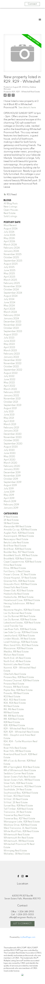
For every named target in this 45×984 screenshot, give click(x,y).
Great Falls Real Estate (16, 587)
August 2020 (11, 447)
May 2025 (9, 273)
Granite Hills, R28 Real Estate (19, 581)
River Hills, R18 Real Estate (17, 751)
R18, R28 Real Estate (14, 719)
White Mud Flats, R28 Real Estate (21, 831)
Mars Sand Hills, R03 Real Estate (21, 645)
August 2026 (11, 229)
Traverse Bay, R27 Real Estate (19, 818)
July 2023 (9, 338)
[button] (18, 876)
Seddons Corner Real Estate (19, 773)
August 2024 (11, 296)
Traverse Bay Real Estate (17, 815)
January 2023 (11, 357)
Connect (32, 4)
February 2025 (12, 283)
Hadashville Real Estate (16, 594)
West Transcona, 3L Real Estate (20, 828)
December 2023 (12, 322)
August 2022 (11, 373)
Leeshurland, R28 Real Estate (19, 636)
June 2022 (9, 379)
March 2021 (10, 424)
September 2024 (13, 293)
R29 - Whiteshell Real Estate (19, 729)
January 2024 (11, 318)
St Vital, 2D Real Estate (16, 799)
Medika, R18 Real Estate (16, 652)
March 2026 (10, 245)
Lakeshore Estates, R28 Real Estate (22, 623)
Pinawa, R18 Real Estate (16, 687)
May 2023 (9, 344)
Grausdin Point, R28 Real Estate (20, 584)
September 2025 (13, 261)
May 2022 (9, 383)
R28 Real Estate (12, 722)
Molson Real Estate (14, 655)
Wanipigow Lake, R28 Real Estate (22, 822)
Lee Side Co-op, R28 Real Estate (21, 632)
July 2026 (9, 232)
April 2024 (9, 309)
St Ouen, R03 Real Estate (17, 796)
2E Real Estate (11, 520)
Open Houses (11, 210)
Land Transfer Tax (13, 626)
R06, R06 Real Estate (15, 703)
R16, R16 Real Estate (14, 709)
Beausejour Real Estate (16, 539)
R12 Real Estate (11, 706)
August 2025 (11, 264)
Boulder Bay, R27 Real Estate (19, 552)
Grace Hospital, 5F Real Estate (20, 578)
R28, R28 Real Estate (14, 725)
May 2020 (9, 456)
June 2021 (9, 415)
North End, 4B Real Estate (17, 661)
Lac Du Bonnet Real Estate (18, 613)
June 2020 (10, 453)
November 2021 (12, 399)
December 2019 (12, 472)
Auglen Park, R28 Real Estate (19, 533)
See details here (27, 107)
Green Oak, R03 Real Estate (18, 591)
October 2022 (11, 366)
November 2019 (12, 476)
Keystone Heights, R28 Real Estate (22, 610)
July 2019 (9, 488)
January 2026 (11, 251)
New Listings (10, 207)
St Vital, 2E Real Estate (16, 802)
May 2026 (9, 238)
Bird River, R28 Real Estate (17, 549)
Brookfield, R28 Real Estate (18, 559)
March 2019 (10, 501)
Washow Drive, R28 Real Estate (20, 825)
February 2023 (12, 354)
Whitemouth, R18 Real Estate (19, 841)
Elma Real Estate (13, 565)
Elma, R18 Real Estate (15, 568)
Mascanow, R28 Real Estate (18, 648)
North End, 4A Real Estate (17, 658)
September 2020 (13, 444)
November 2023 (12, 325)
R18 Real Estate (11, 713)
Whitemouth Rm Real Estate (19, 838)
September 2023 (13, 331)
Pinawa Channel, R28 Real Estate (21, 680)
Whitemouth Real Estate (17, 835)
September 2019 (12, 482)
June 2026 (9, 235)
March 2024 (10, 312)
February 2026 (12, 248)
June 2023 (9, 341)
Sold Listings (10, 216)
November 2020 (13, 437)
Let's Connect (22, 924)
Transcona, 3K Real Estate (18, 812)
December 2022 (12, 360)
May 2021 (9, 418)
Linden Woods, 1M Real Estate (20, 639)
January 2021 (11, 431)
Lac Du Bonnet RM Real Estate (19, 616)
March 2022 (10, 389)
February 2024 (12, 315)
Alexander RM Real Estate (17, 526)
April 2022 (9, 386)
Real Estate (10, 213)
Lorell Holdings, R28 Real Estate (21, 642)
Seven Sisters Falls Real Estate (20, 777)
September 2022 (13, 370)
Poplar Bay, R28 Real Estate (18, 690)
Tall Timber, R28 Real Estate (18, 809)
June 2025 (9, 270)
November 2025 (13, 254)
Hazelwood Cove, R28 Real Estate (22, 600)
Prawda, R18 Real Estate (16, 693)
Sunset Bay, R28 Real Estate (18, 806)
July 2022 (9, 376)
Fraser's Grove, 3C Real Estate (20, 574)
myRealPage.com (27, 937)
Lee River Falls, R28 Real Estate (20, 629)
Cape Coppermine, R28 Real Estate (22, 562)
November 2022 (12, 363)
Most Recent (10, 225)
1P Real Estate (11, 517)
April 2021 (9, 421)
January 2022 (11, 395)
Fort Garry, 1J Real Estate (17, 571)
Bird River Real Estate (15, 546)
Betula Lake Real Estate (16, 543)
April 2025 (9, 277)
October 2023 (11, 328)
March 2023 (10, 350)
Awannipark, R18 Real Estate (19, 536)
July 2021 (9, 412)
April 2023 (9, 347)
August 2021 (10, 408)
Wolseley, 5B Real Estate (17, 854)
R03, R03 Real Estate (15, 700)
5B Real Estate (11, 523)
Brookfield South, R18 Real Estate (21, 555)
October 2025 (11, 257)
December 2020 (13, 434)
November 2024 (12, 286)
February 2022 (12, 392)
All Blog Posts (11, 203)
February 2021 (11, 428)
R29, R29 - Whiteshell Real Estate (26, 92)
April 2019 (9, 498)
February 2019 (11, 505)
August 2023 (11, 335)
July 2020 (9, 450)
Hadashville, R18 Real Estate (19, 597)
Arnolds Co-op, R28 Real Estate (20, 530)
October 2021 (11, 402)
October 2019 (11, 479)
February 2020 (12, 466)
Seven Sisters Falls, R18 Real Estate (22, 780)
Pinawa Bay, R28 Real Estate (19, 677)
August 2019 (10, 485)
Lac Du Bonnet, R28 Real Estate (20, 620)
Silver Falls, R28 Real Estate (18, 783)
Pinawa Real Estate (14, 684)
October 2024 (11, 290)
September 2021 (12, 405)
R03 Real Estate (12, 696)
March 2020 (10, 463)
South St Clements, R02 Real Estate (22, 786)
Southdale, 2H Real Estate (18, 790)
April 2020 (9, 460)
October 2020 (11, 440)
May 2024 (9, 306)
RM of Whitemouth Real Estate (20, 770)
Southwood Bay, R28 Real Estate (21, 793)
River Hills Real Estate (15, 748)
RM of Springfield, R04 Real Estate (22, 767)
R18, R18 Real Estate (14, 716)
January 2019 (11, 508)
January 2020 (11, 469)
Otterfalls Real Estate (15, 674)
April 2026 (9, 241)
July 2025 (9, 267)
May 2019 (9, 495)
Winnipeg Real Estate (15, 851)
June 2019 (9, 492)
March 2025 (10, 280)
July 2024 (9, 299)
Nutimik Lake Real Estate (17, 664)
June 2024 (9, 302)
